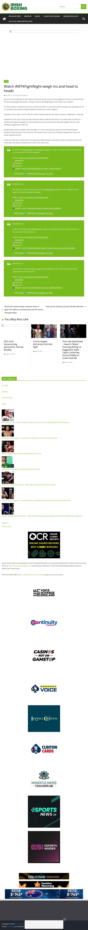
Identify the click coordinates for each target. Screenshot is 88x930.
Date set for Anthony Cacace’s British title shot (65, 306)
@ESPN (17, 169)
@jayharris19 (28, 150)
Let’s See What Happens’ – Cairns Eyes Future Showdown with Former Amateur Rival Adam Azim (36, 500)
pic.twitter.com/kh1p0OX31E (51, 169)
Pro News (5, 385)
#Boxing (44, 248)
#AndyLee (50, 248)
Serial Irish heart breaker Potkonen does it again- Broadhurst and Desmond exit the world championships (23, 309)
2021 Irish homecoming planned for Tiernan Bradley (13, 345)
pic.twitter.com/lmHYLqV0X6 (65, 248)
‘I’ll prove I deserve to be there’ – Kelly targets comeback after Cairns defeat (29, 485)
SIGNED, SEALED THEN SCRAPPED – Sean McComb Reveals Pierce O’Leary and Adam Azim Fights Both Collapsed (42, 516)
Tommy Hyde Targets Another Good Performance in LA (21, 454)
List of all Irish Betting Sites (20, 21)
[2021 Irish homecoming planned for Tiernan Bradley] (15, 326)
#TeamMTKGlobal (34, 169)
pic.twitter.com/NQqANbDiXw (51, 288)
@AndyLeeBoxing (35, 229)
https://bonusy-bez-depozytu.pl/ (20, 566)
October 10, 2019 (46, 174)
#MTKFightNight (42, 158)
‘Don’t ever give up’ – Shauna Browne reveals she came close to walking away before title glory (35, 422)
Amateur (27, 16)
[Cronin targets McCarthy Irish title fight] (44, 326)
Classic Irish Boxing (51, 16)
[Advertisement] (44, 924)
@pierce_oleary (35, 269)
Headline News (15, 16)
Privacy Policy (6, 526)
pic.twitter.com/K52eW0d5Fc (51, 208)
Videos (37, 16)
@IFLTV (24, 169)
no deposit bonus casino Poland (32, 575)
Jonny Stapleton (23, 95)
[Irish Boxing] (4, 18)
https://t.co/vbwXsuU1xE (28, 158)
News (6, 81)
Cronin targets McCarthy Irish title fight (42, 344)
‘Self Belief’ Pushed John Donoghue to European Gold (21, 469)
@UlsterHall (19, 161)
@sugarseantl (49, 189)
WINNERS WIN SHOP (70, 16)
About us (5, 523)
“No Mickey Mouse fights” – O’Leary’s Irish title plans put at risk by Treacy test (29, 438)
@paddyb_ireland (42, 150)
